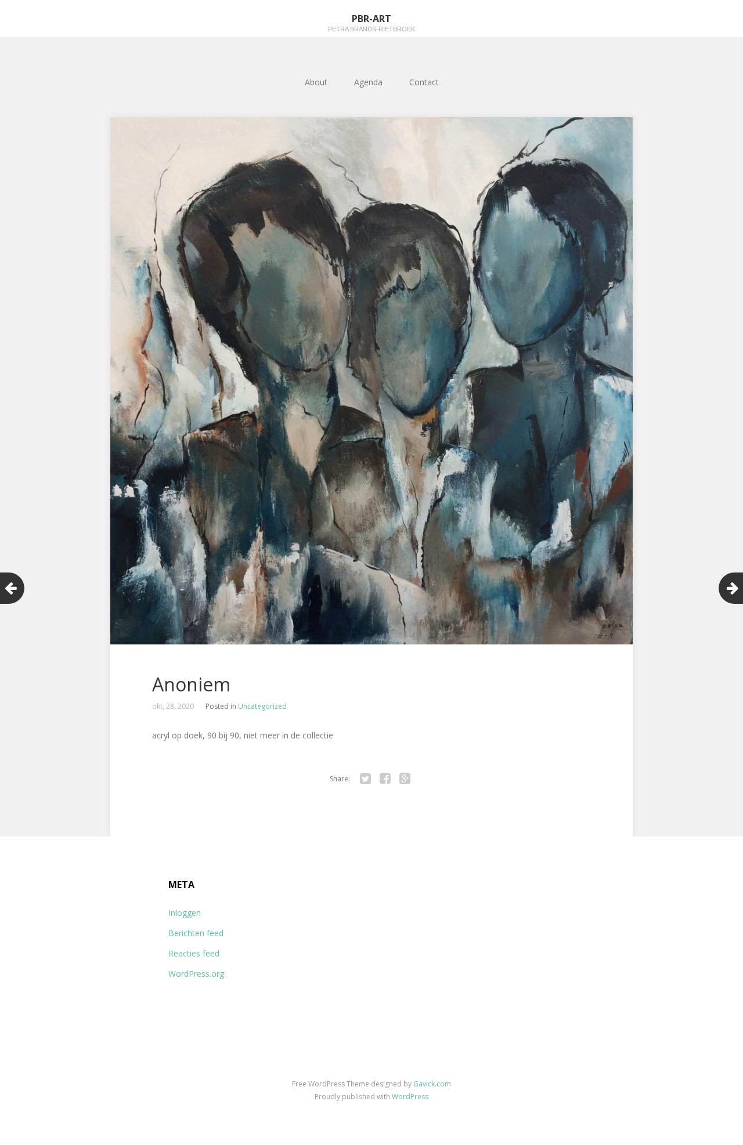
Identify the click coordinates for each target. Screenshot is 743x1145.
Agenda (368, 82)
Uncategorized (262, 706)
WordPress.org (196, 973)
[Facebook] (384, 779)
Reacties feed (193, 953)
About (316, 82)
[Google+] (404, 779)
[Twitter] (365, 779)
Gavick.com (432, 1084)
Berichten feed (195, 933)
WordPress (410, 1096)
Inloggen (184, 912)
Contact (424, 82)
